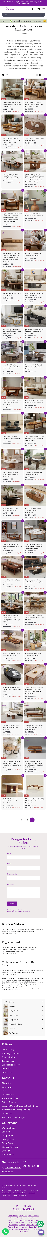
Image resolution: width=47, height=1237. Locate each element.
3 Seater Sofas (32, 1227)
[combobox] (23, 14)
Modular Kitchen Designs (13, 1117)
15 (27, 820)
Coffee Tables (13, 1215)
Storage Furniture (10, 1147)
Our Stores (7, 1113)
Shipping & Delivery (11, 1053)
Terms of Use (8, 1061)
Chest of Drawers (20, 1227)
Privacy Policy (11, 911)
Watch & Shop (8, 1128)
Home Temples (24, 1229)
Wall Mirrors (23, 1222)
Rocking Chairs (28, 1220)
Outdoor (6, 1151)
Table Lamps (32, 1222)
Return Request (9, 1102)
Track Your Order (10, 1098)
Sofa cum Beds (33, 1215)
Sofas (10, 1220)
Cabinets (13, 1218)
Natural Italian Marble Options (16, 1110)
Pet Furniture (8, 1154)
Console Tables (12, 1229)
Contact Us (7, 1072)
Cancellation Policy (11, 1065)
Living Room (7, 1135)
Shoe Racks (35, 1229)
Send (12, 904)
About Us (6, 1068)
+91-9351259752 (23, 4)
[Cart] (38, 9)
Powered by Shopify (19, 1195)
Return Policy (8, 1049)
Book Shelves (22, 1218)
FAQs (4, 1091)
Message (10, 884)
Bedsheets (30, 1225)
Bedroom (6, 1132)
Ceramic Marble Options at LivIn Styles (20, 1106)
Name (9, 853)
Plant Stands (17, 1220)
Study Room (7, 1143)
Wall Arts (25, 1231)
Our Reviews (8, 1094)
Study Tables (32, 1218)
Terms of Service (22, 911)
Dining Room (8, 1139)
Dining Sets (23, 1215)
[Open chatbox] (41, 1232)
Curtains (22, 1225)
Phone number (12, 874)
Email (9, 863)
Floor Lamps (13, 1225)
